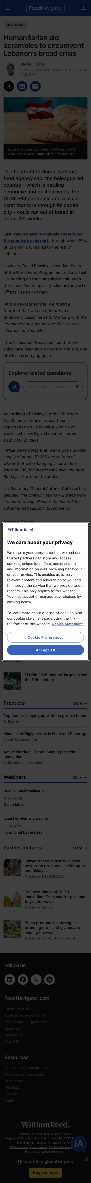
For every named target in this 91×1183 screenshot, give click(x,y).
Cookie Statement (67, 623)
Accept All (45, 650)
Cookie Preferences (45, 637)
